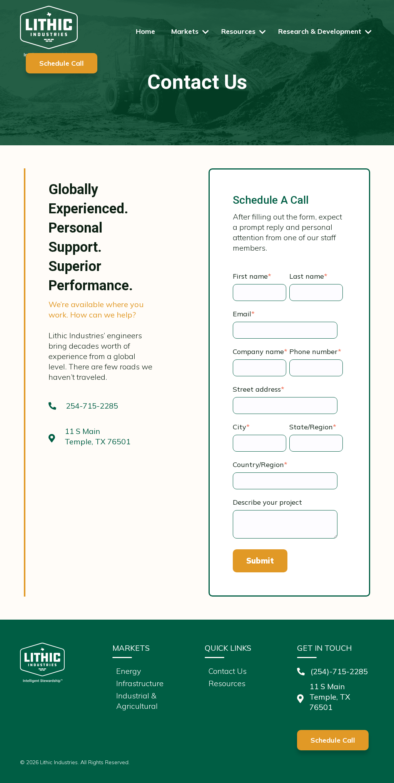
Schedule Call (61, 63)
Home (145, 31)
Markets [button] (185, 31)
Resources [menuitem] (227, 683)
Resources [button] (238, 31)
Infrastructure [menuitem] (140, 683)
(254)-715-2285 (339, 671)
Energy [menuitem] (128, 671)
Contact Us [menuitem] (228, 671)
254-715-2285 (92, 406)
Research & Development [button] (319, 31)
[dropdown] (205, 32)
